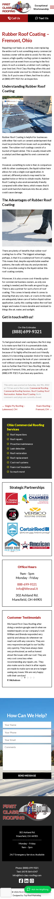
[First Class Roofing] (16, 7)
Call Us (15, 18)
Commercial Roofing (39, 388)
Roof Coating (37, 391)
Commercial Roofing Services (17, 391)
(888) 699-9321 (27, 331)
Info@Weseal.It (27, 589)
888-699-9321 (27, 584)
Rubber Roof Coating (25, 394)
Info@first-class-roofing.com (27, 871)
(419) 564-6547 (30, 867)
